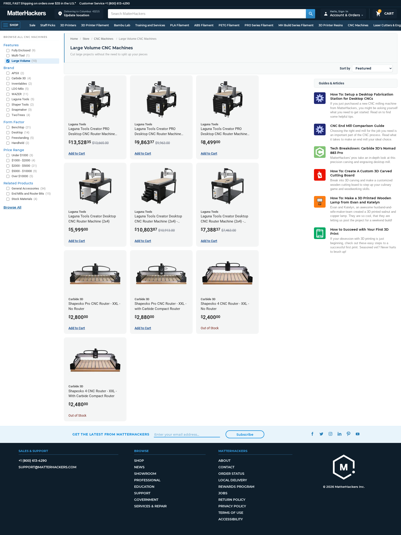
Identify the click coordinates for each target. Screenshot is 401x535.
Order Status (231, 474)
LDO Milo (20, 88)
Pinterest (348, 434)
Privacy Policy (232, 506)
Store (86, 38)
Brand (8, 68)
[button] (79, 14)
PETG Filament (229, 25)
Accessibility (230, 519)
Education (144, 487)
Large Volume (24, 61)
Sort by (345, 68)
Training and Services (150, 25)
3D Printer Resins (331, 25)
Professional (147, 480)
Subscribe (244, 434)
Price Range (13, 150)
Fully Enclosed (24, 50)
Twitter (321, 434)
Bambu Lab (122, 25)
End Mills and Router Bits (31, 193)
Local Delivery (232, 480)
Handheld (20, 143)
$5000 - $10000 (24, 171)
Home (74, 38)
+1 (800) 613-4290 (117, 3)
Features (11, 45)
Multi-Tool (21, 55)
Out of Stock (210, 328)
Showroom (145, 474)
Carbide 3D (21, 78)
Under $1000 (22, 155)
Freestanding (23, 138)
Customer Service (91, 3)
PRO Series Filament (259, 25)
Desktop (20, 132)
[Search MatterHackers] (310, 13)
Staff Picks (47, 25)
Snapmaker (22, 109)
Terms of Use (230, 513)
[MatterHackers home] (26, 13)
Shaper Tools (23, 104)
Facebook (312, 434)
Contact (226, 467)
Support (142, 493)
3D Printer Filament (95, 25)
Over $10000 (22, 176)
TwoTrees (21, 115)
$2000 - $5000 (24, 165)
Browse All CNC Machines (25, 37)
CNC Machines (358, 25)
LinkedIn (339, 434)
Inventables (22, 83)
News (139, 467)
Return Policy (231, 500)
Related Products (18, 183)
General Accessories (29, 188)
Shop (139, 461)
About (224, 461)
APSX (18, 73)
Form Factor (13, 122)
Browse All (12, 207)
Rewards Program (236, 487)
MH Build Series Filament (296, 25)
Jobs (222, 493)
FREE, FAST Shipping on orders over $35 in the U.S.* (39, 3)
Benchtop (21, 127)
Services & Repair (150, 506)
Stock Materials (24, 199)
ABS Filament (203, 25)
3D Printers (68, 25)
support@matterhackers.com (47, 467)
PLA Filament (179, 25)
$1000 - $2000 (23, 160)
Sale (32, 25)
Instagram (330, 434)
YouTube (357, 434)
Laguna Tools (23, 99)
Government (146, 500)
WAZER (20, 94)
